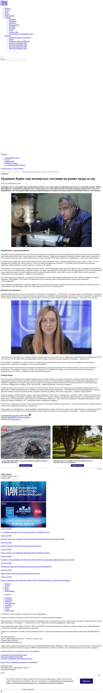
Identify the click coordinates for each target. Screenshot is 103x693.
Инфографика (9, 16)
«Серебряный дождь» (12, 158)
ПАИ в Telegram (6, 474)
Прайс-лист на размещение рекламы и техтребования (19, 662)
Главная (3, 171)
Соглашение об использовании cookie (14, 655)
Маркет (11, 39)
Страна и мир (13, 32)
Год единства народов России (15, 165)
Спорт (11, 30)
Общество (12, 23)
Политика (12, 19)
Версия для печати (24, 417)
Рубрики (8, 17)
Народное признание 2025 (18, 43)
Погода (7, 159)
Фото (6, 12)
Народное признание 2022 (18, 48)
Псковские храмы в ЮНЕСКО (19, 41)
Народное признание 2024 (18, 45)
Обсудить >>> (17, 419)
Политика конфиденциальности (12, 657)
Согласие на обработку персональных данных (16, 658)
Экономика (13, 21)
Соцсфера (12, 27)
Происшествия (14, 25)
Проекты (8, 36)
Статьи (7, 10)
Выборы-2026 (9, 161)
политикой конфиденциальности (24, 683)
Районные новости (11, 163)
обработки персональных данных (50, 683)
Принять (86, 681)
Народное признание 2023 (18, 47)
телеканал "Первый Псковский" (20, 37)
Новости (8, 8)
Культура (12, 28)
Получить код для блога (9, 417)
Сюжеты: (4, 154)
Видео (7, 14)
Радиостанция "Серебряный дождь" (21, 34)
